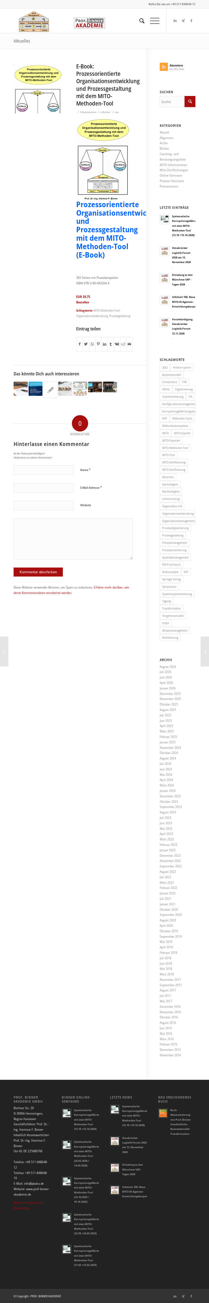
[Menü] (152, 20)
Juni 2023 (166, 823)
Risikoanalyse (170, 572)
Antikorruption (182, 367)
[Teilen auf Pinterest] (99, 344)
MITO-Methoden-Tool (107, 310)
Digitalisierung (184, 389)
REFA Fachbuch (171, 564)
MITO (165, 433)
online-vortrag (171, 499)
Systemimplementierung (177, 594)
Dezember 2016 (170, 1006)
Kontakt (19, 1202)
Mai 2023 (166, 828)
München (168, 477)
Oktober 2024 (169, 752)
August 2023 (168, 812)
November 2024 (170, 747)
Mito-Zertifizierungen (174, 170)
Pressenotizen (169, 186)
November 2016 (170, 1012)
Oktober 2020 (169, 909)
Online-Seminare (171, 175)
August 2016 (168, 1022)
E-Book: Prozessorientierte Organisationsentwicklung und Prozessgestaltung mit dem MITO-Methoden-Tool (108, 84)
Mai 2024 (166, 774)
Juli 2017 (165, 995)
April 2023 (166, 833)
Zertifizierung (170, 637)
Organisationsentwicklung (92, 316)
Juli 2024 (165, 763)
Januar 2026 (168, 688)
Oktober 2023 (169, 801)
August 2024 (168, 758)
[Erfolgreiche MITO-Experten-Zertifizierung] (110, 387)
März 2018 (167, 974)
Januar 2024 (168, 790)
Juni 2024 (166, 769)
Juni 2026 (166, 677)
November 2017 (170, 979)
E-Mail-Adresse (91, 487)
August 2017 (168, 990)
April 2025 (166, 725)
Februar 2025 (168, 736)
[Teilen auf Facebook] (79, 344)
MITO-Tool (168, 455)
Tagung (166, 601)
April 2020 (166, 925)
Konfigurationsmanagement (178, 404)
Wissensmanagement (175, 630)
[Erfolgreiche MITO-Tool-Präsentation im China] (95, 387)
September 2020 (171, 914)
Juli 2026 (165, 671)
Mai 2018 (166, 968)
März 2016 (167, 1039)
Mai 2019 (166, 941)
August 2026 (168, 666)
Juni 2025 (166, 720)
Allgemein (166, 137)
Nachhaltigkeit (171, 491)
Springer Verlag (171, 579)
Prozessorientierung (174, 550)
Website (85, 505)
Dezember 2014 (170, 1049)
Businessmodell (171, 375)
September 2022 (171, 866)
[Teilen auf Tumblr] (111, 344)
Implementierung (172, 396)
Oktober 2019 (169, 931)
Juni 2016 (166, 1028)
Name (85, 469)
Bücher (106, 112)
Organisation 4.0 (172, 506)
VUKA (165, 623)
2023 (165, 367)
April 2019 (166, 947)
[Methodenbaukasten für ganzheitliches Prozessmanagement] (205, 651)
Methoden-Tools (182, 418)
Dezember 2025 (170, 693)
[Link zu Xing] (183, 21)
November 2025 (170, 698)
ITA (190, 396)
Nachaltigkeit (170, 484)
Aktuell (164, 132)
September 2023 (171, 806)
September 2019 (171, 936)
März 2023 (167, 839)
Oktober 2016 (169, 1017)
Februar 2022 (168, 887)
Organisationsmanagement (178, 521)
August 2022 (168, 871)
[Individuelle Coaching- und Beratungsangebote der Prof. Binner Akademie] (21, 389)
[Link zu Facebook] (191, 21)
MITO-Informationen (173, 164)
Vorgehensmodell (173, 616)
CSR (184, 382)
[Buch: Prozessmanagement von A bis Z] (4, 651)
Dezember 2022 (170, 855)
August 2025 (168, 709)
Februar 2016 (168, 1044)
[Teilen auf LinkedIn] (104, 344)
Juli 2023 (165, 817)
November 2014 (170, 1055)
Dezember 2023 (170, 796)
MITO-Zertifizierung (174, 462)
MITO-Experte (182, 433)
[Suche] (139, 20)
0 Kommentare (88, 112)
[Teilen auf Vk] (117, 344)
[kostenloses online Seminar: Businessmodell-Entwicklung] (80, 389)
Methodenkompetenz (175, 426)
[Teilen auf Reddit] (123, 344)
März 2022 (167, 882)
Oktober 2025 (169, 704)
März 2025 (167, 731)
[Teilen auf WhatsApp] (92, 344)
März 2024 (167, 785)
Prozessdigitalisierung (175, 528)
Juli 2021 (165, 898)
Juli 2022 (165, 877)
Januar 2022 (168, 893)
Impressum (34, 1202)
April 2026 (166, 682)
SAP (186, 572)
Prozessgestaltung (119, 316)
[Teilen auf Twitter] (86, 344)
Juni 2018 (166, 963)
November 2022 (170, 860)
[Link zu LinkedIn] (175, 21)
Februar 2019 (168, 952)
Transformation (171, 608)
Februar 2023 (168, 844)
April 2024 (166, 779)
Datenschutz (22, 1208)
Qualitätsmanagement (175, 557)
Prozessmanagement (174, 543)
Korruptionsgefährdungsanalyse (178, 411)
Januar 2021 (168, 904)
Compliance (169, 382)
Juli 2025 (165, 715)
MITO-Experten (171, 440)
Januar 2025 (168, 742)
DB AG (166, 389)
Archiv (164, 143)
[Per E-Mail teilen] (130, 344)
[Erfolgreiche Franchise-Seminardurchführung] (50, 390)
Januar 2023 (168, 850)
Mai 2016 (166, 1033)
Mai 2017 (166, 1001)
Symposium (169, 586)
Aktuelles (22, 41)
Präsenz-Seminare (172, 181)
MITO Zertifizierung (173, 469)
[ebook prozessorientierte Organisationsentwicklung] (38, 88)
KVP (164, 418)
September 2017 (171, 985)
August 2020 (168, 920)
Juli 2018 (165, 958)
